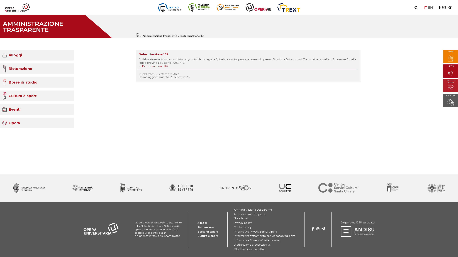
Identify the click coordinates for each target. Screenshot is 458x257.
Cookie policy (243, 227)
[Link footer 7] (393, 188)
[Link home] (138, 36)
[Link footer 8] (436, 188)
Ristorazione (20, 69)
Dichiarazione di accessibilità (252, 244)
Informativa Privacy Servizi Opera (255, 231)
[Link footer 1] (82, 188)
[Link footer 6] (338, 188)
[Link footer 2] (131, 188)
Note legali (241, 218)
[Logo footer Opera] (101, 234)
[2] (323, 229)
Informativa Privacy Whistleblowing (257, 240)
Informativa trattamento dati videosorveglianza (264, 236)
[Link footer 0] (29, 188)
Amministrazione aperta (249, 214)
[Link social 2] (450, 7)
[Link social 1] (444, 7)
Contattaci (450, 96)
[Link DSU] (357, 236)
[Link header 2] (228, 7)
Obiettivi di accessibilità (249, 249)
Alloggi (15, 55)
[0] (313, 229)
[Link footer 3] (181, 188)
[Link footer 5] (285, 188)
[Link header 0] (169, 7)
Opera (14, 123)
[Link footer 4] (236, 188)
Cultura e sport (23, 96)
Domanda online (451, 82)
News (451, 66)
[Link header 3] (258, 7)
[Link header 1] (198, 7)
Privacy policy (243, 223)
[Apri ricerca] (416, 7)
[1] (318, 229)
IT (425, 7)
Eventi (15, 109)
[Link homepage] (16, 10)
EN (430, 7)
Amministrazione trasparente (160, 36)
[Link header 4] (288, 7)
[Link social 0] (439, 7)
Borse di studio (23, 82)
